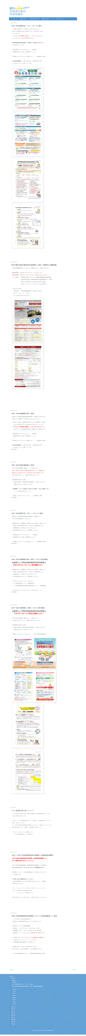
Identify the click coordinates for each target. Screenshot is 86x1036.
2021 (12, 1013)
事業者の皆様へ (24, 18)
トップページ (14, 18)
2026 (12, 978)
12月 (13, 982)
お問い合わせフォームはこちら (39, 897)
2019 (12, 1017)
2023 (12, 1009)
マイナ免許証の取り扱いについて (23, 491)
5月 (13, 997)
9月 (13, 991)
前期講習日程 (31, 583)
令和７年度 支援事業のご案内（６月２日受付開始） (28, 608)
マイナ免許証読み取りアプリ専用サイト (24, 834)
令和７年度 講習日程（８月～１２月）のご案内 (27, 513)
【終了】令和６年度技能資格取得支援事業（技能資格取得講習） (32, 855)
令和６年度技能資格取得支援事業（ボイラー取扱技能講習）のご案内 (34, 916)
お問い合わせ (59, 18)
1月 (13, 1004)
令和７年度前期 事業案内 (40, 634)
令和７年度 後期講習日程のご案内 (22, 413)
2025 (12, 980)
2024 (12, 1006)
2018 (12, 1019)
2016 (12, 1024)
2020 (12, 1015)
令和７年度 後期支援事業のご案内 (22, 465)
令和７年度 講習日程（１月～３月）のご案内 (26, 26)
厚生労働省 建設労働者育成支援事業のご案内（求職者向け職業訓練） (34, 265)
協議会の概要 (45, 18)
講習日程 (35, 49)
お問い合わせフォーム (36, 590)
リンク (52, 18)
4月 (13, 999)
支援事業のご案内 (41, 56)
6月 (13, 995)
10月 (13, 989)
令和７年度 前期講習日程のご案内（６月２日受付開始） (30, 559)
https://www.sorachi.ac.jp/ (22, 295)
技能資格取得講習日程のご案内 (37, 953)
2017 (12, 1021)
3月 (13, 1002)
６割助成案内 (43, 585)
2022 (12, 1011)
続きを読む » (14, 449)
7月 (13, 993)
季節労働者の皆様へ (35, 18)
